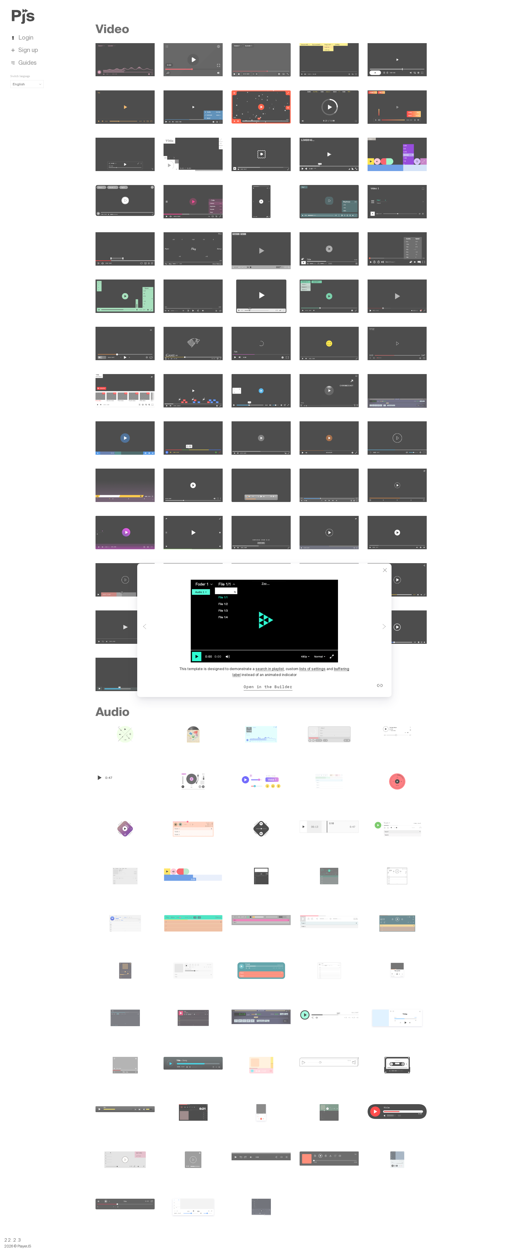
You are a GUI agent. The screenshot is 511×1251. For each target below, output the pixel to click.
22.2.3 (13, 1240)
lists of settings (312, 669)
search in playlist (270, 669)
